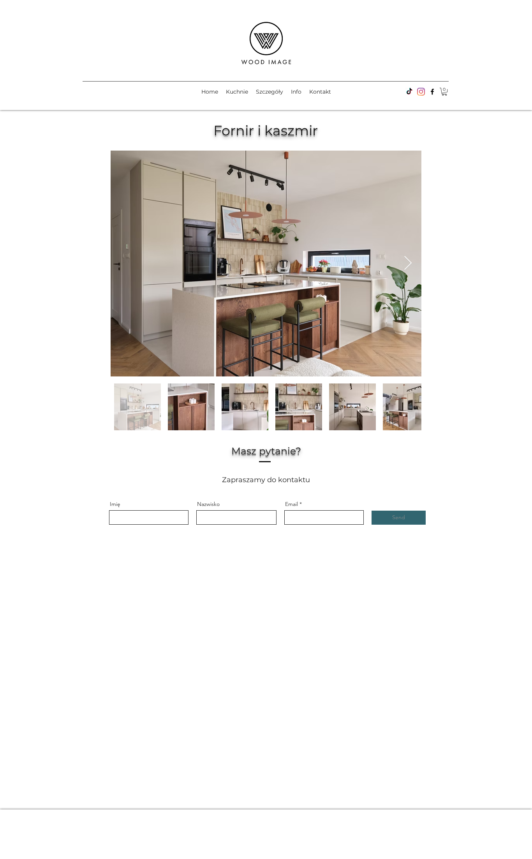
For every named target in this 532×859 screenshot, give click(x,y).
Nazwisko (208, 504)
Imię (115, 504)
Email (291, 504)
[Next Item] (407, 263)
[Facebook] (421, 92)
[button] (444, 92)
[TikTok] (409, 92)
